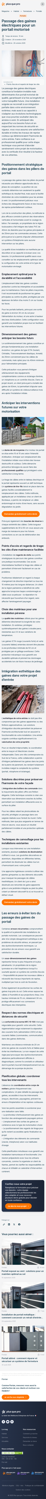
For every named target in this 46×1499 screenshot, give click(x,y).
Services (5, 1437)
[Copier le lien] (4, 1224)
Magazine (5, 11)
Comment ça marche (30, 1434)
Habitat (16, 11)
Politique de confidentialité (34, 1485)
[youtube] (7, 1421)
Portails (39, 11)
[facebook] (3, 1421)
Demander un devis (30, 1441)
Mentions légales (8, 1485)
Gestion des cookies (23, 1490)
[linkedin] (12, 1421)
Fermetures (27, 11)
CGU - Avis (19, 1485)
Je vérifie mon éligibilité (14, 1397)
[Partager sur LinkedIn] (9, 1224)
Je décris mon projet (17, 1206)
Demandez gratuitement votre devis (20, 514)
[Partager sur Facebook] (19, 1224)
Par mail (4, 1462)
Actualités (5, 1441)
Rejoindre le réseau (30, 1437)
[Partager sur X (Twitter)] (14, 1224)
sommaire (8, 82)
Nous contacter (28, 1445)
